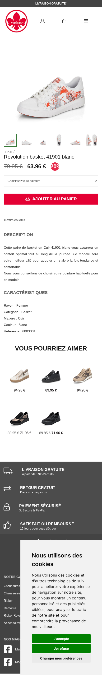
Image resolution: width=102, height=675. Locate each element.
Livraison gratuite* (51, 3)
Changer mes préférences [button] (61, 658)
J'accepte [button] (61, 639)
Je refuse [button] (61, 648)
